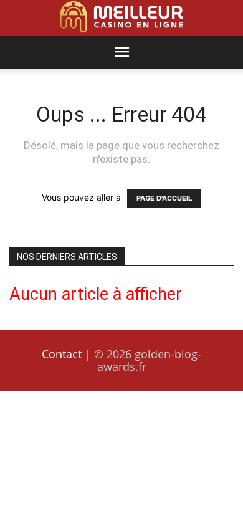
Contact (62, 354)
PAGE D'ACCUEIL (164, 198)
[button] (121, 52)
